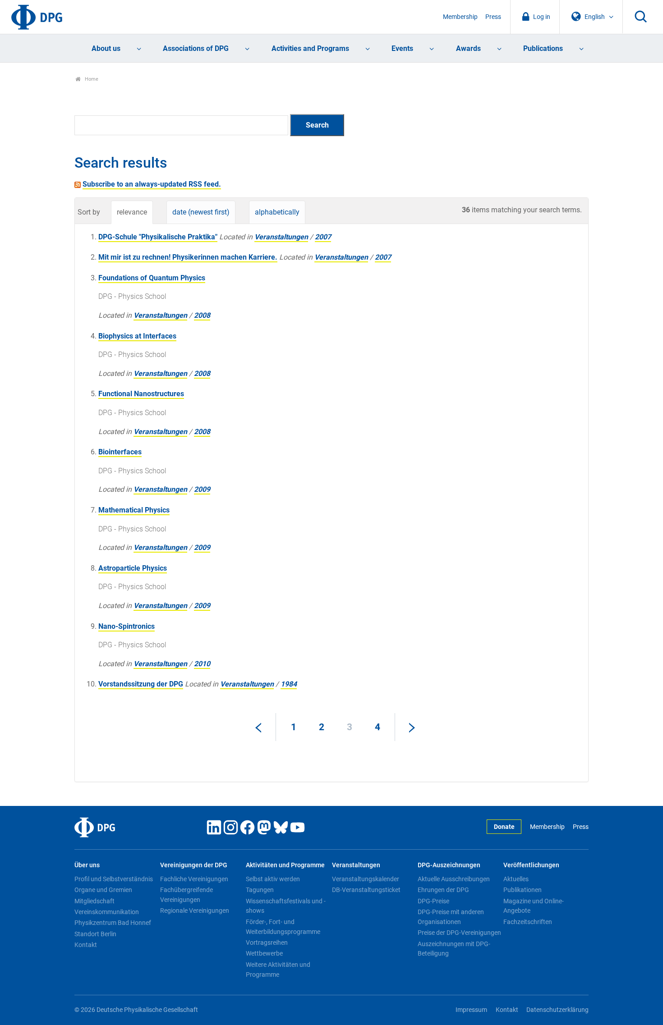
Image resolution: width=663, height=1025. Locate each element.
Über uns (87, 865)
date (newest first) (201, 212)
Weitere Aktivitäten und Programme (278, 969)
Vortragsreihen (267, 942)
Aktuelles (516, 879)
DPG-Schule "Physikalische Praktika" (157, 237)
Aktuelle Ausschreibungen (454, 879)
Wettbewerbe (264, 953)
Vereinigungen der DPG (193, 865)
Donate (504, 827)
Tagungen (260, 889)
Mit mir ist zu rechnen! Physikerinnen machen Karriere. (187, 257)
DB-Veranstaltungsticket (366, 889)
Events (402, 48)
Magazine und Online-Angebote (533, 906)
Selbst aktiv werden (273, 879)
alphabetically (277, 212)
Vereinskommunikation (106, 911)
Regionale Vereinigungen (194, 910)
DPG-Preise (433, 901)
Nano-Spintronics (126, 626)
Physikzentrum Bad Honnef (112, 922)
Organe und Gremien (103, 889)
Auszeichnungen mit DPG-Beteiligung (454, 948)
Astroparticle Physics (132, 568)
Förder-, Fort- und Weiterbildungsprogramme (283, 926)
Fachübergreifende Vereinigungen (186, 894)
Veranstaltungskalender (365, 879)
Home (90, 79)
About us (106, 48)
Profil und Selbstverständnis (113, 879)
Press (493, 17)
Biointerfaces (120, 452)
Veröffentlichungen (531, 865)
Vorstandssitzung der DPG (140, 684)
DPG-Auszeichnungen (449, 865)
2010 (202, 663)
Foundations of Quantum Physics (151, 278)
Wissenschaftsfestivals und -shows (286, 906)
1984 (289, 684)
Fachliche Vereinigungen (194, 879)
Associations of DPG (196, 48)
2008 (202, 315)
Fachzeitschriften (527, 921)
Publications (543, 48)
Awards (468, 48)
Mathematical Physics (134, 510)
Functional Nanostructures (141, 393)
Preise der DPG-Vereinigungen (459, 932)
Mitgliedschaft (94, 901)
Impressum (471, 1010)
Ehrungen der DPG (443, 889)
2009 (202, 489)
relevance (132, 212)
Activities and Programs (310, 48)
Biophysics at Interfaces (137, 336)
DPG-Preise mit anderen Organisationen (451, 916)
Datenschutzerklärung (557, 1010)
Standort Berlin (95, 934)
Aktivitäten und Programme (285, 865)
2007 (323, 237)
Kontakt (85, 944)
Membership (460, 17)
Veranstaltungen (281, 237)
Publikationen (522, 889)
